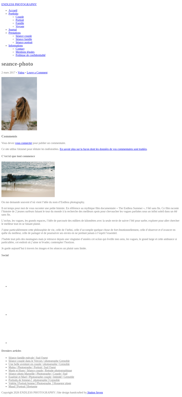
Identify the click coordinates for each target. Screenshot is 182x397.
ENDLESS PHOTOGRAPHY (19, 4)
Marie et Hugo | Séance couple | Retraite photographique (40, 370)
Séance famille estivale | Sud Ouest (28, 357)
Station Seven (95, 392)
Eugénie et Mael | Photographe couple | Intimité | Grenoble (41, 376)
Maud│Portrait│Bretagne (23, 386)
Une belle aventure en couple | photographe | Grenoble (39, 364)
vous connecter (23, 143)
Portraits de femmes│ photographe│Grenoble (34, 380)
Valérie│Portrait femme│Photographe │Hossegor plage (40, 383)
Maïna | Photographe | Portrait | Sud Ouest (32, 367)
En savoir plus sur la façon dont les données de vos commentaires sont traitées (103, 149)
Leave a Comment (37, 72)
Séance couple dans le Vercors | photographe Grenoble (39, 360)
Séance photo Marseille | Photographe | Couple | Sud (38, 373)
